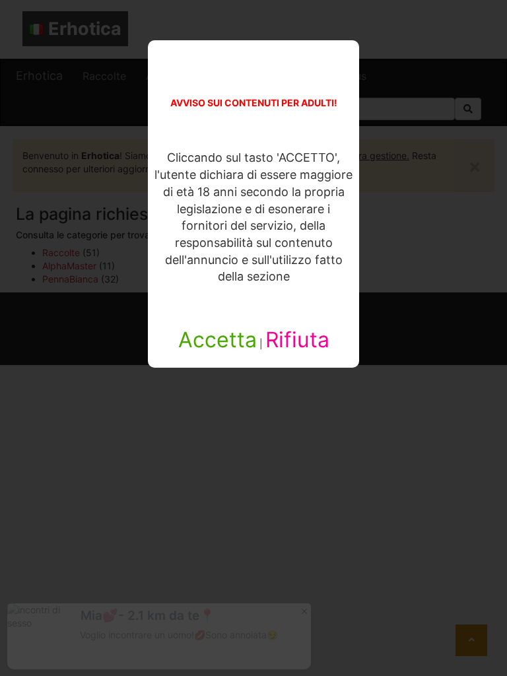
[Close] (304, 610)
